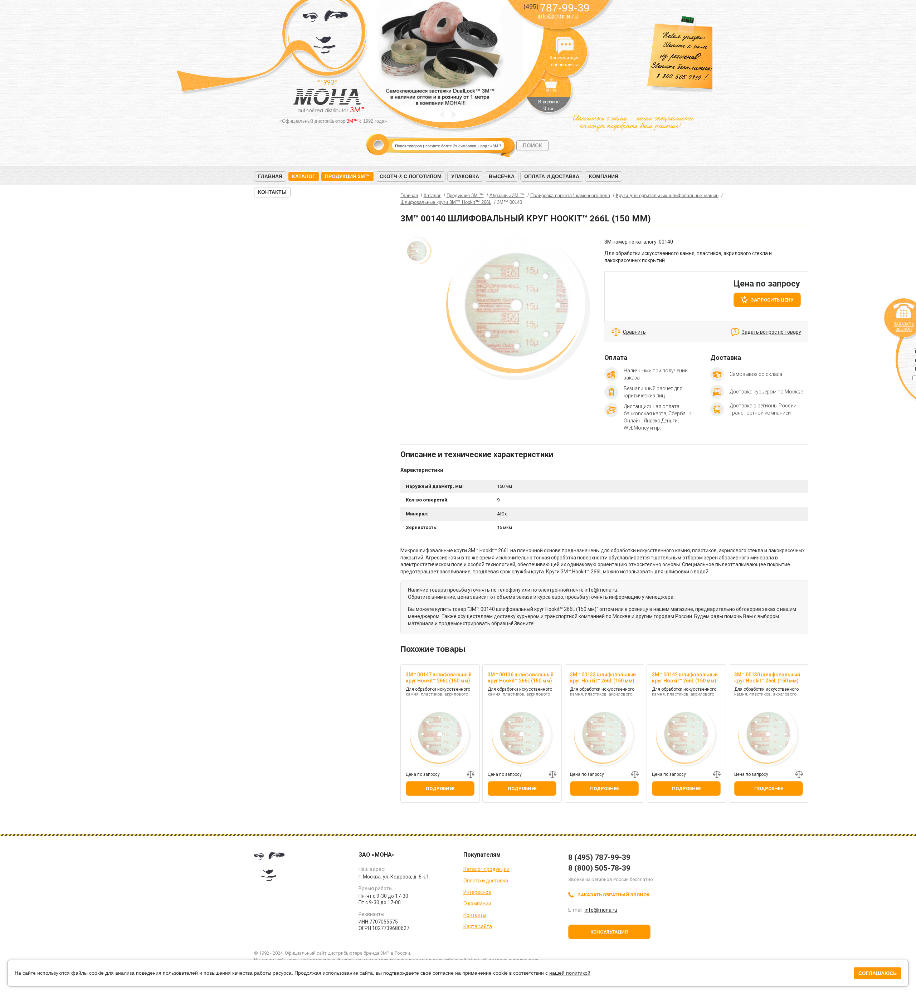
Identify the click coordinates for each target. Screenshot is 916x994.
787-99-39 (556, 8)
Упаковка (465, 176)
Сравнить (634, 332)
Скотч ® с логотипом (411, 176)
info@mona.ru (557, 16)
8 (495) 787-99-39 (599, 857)
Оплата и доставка (551, 176)
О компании (477, 903)
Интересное (477, 892)
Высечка (502, 176)
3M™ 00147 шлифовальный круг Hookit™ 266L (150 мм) (439, 678)
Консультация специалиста (564, 46)
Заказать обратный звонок (613, 894)
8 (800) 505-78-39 (599, 868)
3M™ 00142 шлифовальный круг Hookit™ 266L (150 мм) (685, 678)
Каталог (303, 176)
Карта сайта (477, 926)
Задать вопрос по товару (771, 332)
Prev (442, 114)
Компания (603, 176)
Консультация (609, 932)
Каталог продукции (486, 869)
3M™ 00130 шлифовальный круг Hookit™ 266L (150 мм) (767, 678)
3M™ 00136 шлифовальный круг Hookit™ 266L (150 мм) (521, 678)
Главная (270, 176)
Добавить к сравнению (470, 774)
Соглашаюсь (877, 973)
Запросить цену (772, 300)
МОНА (325, 34)
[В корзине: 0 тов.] (549, 88)
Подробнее (440, 788)
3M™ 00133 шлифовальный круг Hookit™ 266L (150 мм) (603, 678)
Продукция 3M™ (347, 176)
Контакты (272, 192)
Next (454, 114)
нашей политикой (569, 973)
